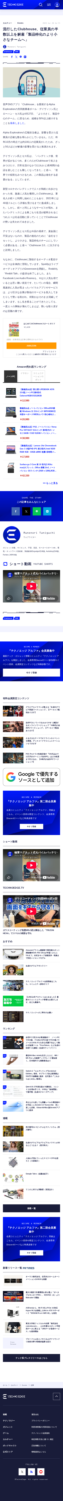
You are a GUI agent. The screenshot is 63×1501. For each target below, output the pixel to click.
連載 (5, 1414)
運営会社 (35, 1414)
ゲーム (6, 1433)
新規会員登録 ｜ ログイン (57, 4)
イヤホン (25, 373)
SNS (16, 51)
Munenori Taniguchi (17, 47)
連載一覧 (31, 1208)
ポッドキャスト (10, 1446)
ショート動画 (21, 564)
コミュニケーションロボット (38, 376)
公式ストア (8, 1452)
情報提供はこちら (39, 1452)
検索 (40, 4)
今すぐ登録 (31, 672)
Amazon (31, 346)
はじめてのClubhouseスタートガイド (39, 324)
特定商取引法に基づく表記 (42, 1439)
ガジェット (8, 1427)
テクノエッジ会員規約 (41, 1433)
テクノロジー (9, 1421)
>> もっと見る (50, 483)
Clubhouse (8, 51)
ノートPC (10, 376)
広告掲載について (39, 1446)
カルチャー (8, 1439)
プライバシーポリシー (41, 1421)
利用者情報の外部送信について (44, 1427)
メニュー (48, 4)
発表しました (17, 123)
